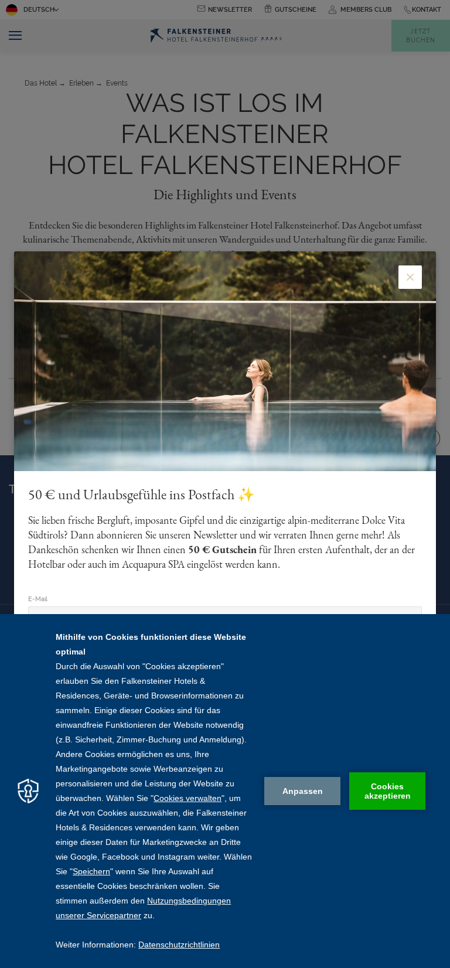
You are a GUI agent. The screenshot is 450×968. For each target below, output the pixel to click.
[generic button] (410, 277)
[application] (225, 791)
